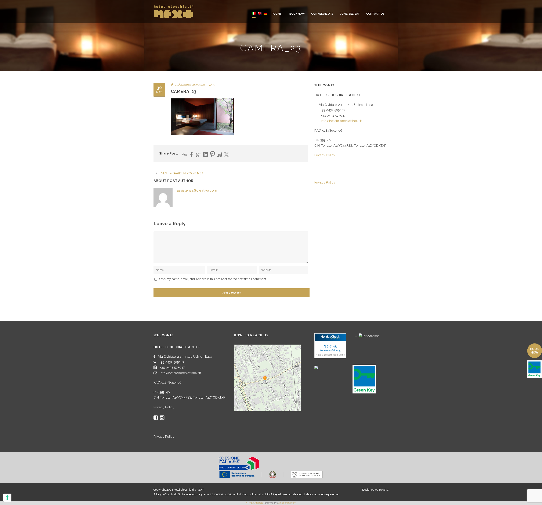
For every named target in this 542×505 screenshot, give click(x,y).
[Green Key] (364, 379)
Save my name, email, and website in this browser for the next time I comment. (213, 279)
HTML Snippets (254, 502)
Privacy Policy (324, 155)
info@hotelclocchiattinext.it (341, 121)
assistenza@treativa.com (190, 84)
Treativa (384, 489)
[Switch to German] (265, 16)
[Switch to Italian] (254, 16)
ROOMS (277, 13)
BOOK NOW (297, 13)
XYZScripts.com (287, 502)
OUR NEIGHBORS (322, 13)
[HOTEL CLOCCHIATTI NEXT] (325, 367)
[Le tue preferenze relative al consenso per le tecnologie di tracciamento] (7, 498)
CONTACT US (375, 13)
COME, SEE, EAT (350, 13)
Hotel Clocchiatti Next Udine (330, 354)
